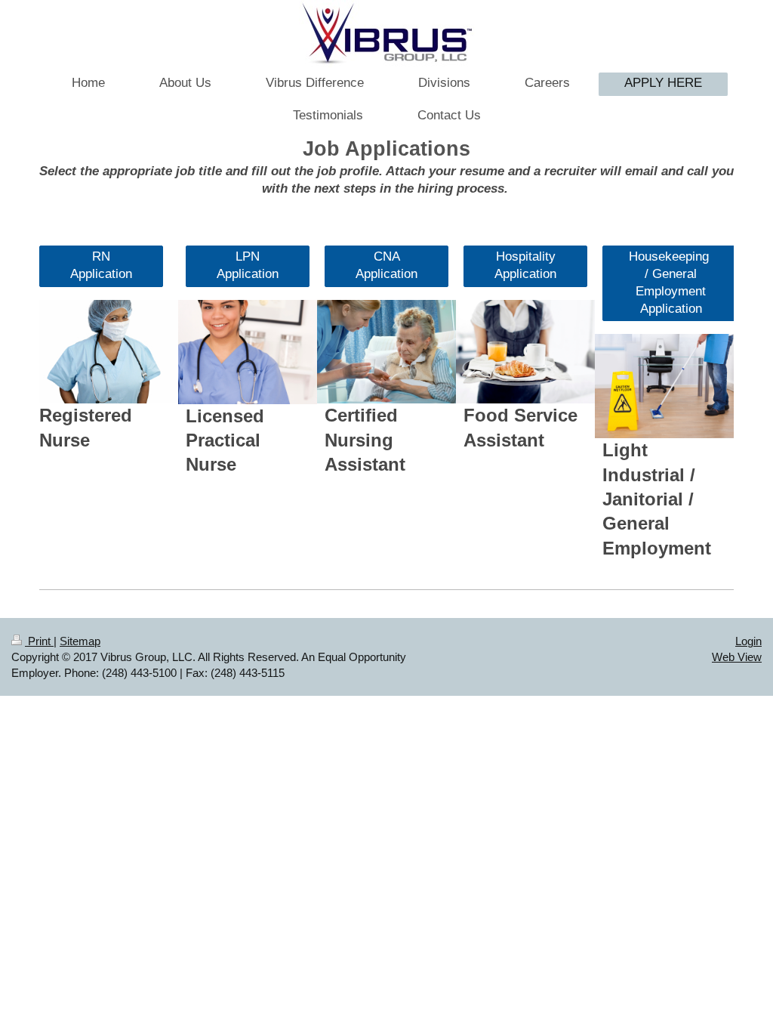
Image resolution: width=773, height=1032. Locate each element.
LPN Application (248, 265)
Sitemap (80, 641)
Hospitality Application (525, 265)
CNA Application (386, 265)
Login (748, 641)
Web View (737, 656)
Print (39, 641)
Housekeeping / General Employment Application (671, 282)
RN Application (101, 265)
